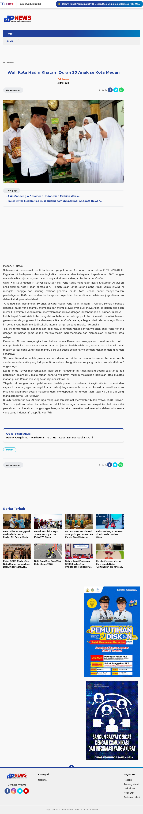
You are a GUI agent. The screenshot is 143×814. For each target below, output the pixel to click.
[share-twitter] (115, 89)
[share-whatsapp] (121, 89)
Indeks (11, 33)
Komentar (14, 90)
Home (9, 4)
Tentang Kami (131, 784)
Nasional (42, 780)
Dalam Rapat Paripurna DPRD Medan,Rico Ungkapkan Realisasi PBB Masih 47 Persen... (101, 4)
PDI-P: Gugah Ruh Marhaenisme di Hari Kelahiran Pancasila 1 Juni (49, 437)
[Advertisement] (63, 234)
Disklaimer (129, 788)
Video (13, 41)
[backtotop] (71, 768)
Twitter (21, 795)
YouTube (28, 795)
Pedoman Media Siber (133, 797)
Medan (9, 449)
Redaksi (128, 780)
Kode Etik (129, 792)
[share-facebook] (110, 89)
